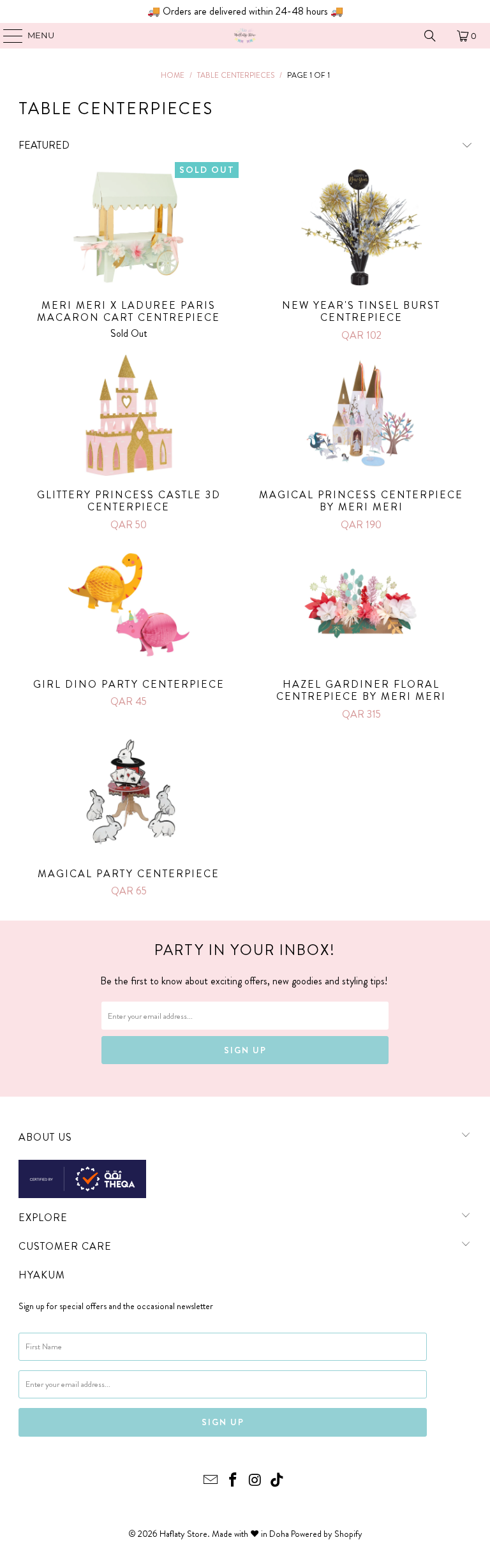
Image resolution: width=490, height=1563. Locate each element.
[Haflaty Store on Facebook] (233, 1481)
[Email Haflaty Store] (211, 1481)
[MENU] (6, 35)
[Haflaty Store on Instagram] (255, 1481)
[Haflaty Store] (245, 35)
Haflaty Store (183, 1533)
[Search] (430, 35)
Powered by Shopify (326, 1533)
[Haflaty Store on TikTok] (277, 1481)
